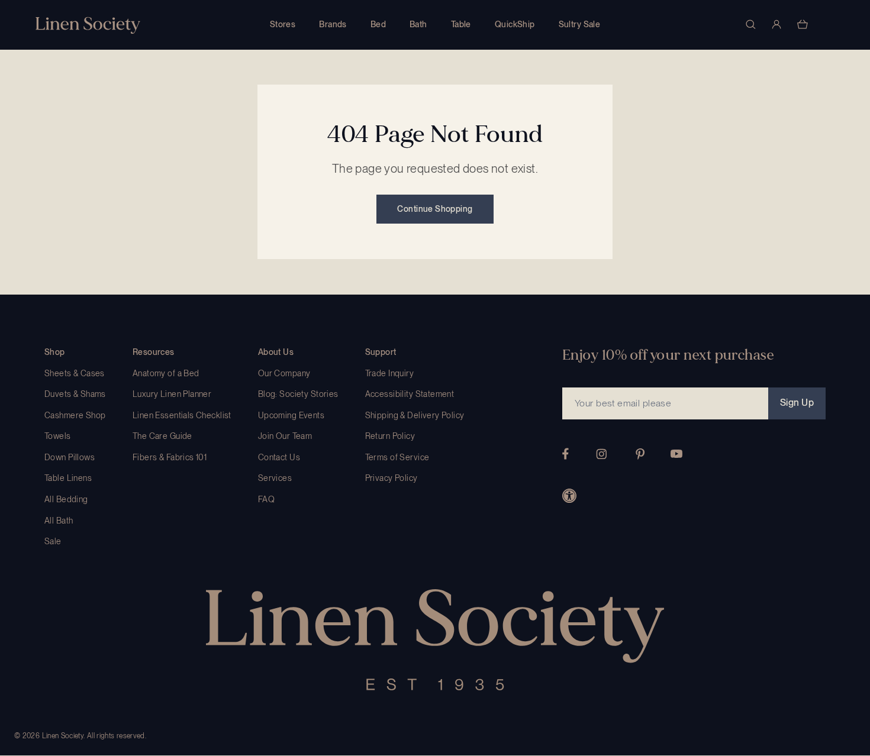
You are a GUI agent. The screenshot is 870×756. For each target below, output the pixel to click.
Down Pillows (69, 457)
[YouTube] (676, 454)
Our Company (284, 373)
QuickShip (515, 24)
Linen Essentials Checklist (182, 415)
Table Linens (68, 478)
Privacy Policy (391, 478)
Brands (333, 24)
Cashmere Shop (74, 415)
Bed (378, 24)
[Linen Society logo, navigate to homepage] (88, 25)
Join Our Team (285, 436)
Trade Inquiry (389, 373)
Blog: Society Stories (298, 394)
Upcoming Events (291, 415)
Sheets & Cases (74, 373)
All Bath (58, 520)
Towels (57, 436)
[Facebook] (565, 454)
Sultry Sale (580, 24)
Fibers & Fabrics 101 (170, 457)
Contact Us (279, 457)
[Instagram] (601, 454)
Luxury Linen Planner (172, 394)
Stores (283, 24)
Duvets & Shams (75, 394)
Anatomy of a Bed (166, 373)
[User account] (776, 24)
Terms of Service (397, 457)
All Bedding (66, 499)
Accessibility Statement (410, 394)
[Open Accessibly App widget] (569, 496)
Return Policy (390, 436)
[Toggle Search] (750, 24)
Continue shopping (434, 209)
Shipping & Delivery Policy (415, 415)
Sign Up (797, 402)
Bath (418, 24)
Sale (53, 541)
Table (461, 24)
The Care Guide (162, 436)
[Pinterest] (640, 454)
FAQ (266, 499)
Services (275, 478)
